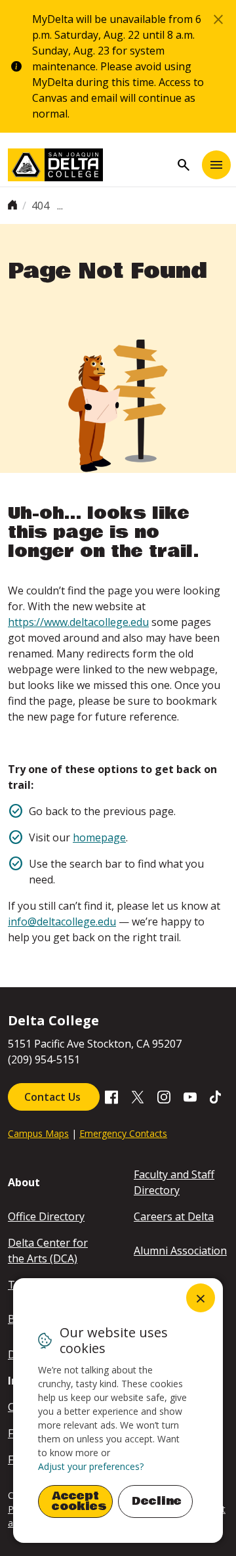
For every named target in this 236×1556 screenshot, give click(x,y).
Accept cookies (79, 1501)
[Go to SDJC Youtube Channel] (190, 1096)
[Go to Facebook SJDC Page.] (111, 1096)
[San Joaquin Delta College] (89, 164)
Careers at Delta (174, 1216)
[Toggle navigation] (216, 164)
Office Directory (46, 1216)
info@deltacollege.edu (62, 921)
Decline (157, 1501)
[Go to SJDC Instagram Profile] (164, 1096)
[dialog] (118, 1410)
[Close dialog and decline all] (200, 1297)
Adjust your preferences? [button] (91, 1466)
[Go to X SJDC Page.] (137, 1096)
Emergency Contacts (123, 1133)
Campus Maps (38, 1133)
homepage (99, 837)
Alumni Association (180, 1250)
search (183, 165)
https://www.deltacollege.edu (78, 622)
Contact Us (53, 1097)
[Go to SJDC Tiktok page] (216, 1096)
